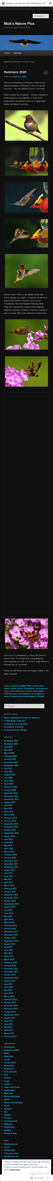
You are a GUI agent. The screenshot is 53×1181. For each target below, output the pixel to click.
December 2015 (11, 931)
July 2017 (8, 873)
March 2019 (9, 814)
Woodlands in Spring (13, 726)
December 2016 (11, 894)
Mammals (8, 1093)
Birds (29, 685)
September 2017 (11, 867)
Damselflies (9, 1065)
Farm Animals (10, 1071)
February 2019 (10, 817)
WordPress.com (11, 1156)
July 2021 (8, 768)
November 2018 (11, 826)
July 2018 (8, 839)
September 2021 (11, 765)
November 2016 (11, 897)
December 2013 (11, 1005)
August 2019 (9, 802)
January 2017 (10, 891)
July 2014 (8, 984)
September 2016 (11, 903)
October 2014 (10, 974)
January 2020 (10, 790)
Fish (6, 1074)
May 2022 (8, 749)
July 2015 (8, 947)
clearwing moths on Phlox (21, 691)
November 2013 (11, 1008)
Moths (14, 688)
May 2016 (8, 916)
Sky (5, 1111)
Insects (7, 1084)
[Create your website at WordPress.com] (26, 3)
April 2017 (8, 882)
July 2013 (8, 1020)
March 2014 (9, 996)
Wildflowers (9, 1127)
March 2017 (9, 885)
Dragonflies (9, 1068)
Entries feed (9, 1150)
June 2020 (8, 780)
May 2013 (8, 1027)
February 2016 (10, 925)
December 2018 (11, 823)
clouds (7, 1059)
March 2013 (9, 1033)
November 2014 (11, 971)
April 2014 (8, 993)
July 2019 (8, 805)
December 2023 (11, 743)
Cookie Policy (14, 1169)
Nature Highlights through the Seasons (21, 717)
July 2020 (8, 777)
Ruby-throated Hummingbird (23, 696)
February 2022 (10, 756)
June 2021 (8, 771)
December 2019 (11, 793)
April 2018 (8, 848)
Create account (11, 1144)
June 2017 (8, 876)
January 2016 (10, 928)
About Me (17, 53)
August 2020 (9, 774)
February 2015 (10, 962)
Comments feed (11, 1153)
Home (7, 53)
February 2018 (10, 854)
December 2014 (11, 968)
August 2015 (9, 943)
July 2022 (8, 746)
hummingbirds (24, 693)
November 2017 (11, 863)
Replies (40, 696)
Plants (7, 1105)
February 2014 (10, 999)
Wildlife (7, 1130)
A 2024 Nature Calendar (14, 720)
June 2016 (8, 913)
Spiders (7, 1114)
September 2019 (11, 799)
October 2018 (10, 829)
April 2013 (8, 1030)
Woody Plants (10, 1133)
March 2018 (9, 851)
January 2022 (10, 759)
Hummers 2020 (15, 72)
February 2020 (10, 786)
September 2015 (11, 940)
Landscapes (9, 1090)
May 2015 (8, 953)
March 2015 (9, 959)
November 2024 (11, 740)
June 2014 (8, 987)
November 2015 (11, 934)
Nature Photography (26, 688)
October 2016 (10, 900)
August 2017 (9, 870)
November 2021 (11, 762)
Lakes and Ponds (12, 1087)
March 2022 (9, 753)
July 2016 (8, 910)
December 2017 (11, 860)
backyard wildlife (19, 685)
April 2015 (8, 956)
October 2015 (10, 937)
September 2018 (11, 833)
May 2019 (8, 808)
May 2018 (8, 845)
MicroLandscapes (12, 1096)
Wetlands (8, 1124)
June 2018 (8, 842)
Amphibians (9, 1047)
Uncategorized (41, 688)
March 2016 (9, 922)
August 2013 (9, 1017)
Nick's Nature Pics (19, 23)
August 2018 (9, 836)
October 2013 (10, 1011)
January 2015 (10, 965)
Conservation (38, 685)
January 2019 (10, 820)
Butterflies (8, 1056)
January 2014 (10, 1002)
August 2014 (9, 980)
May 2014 (8, 990)
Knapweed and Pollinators (16, 723)
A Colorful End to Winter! (15, 729)
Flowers (7, 688)
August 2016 (9, 906)
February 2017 (10, 888)
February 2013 (10, 1036)
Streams (7, 1117)
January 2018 (10, 857)
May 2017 (8, 879)
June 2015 (8, 950)
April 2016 (8, 919)
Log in (7, 1147)
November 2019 (11, 796)
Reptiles (7, 1108)
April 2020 (8, 783)
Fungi (6, 1081)
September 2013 (11, 1014)
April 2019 (8, 811)
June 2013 (8, 1024)
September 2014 (11, 977)
